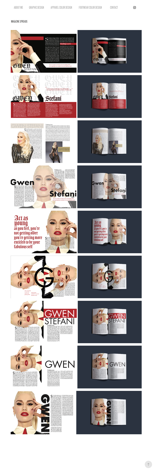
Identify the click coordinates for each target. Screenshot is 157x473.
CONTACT (114, 8)
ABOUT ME (18, 8)
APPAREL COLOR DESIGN (61, 8)
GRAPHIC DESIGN (36, 8)
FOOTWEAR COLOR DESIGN (90, 8)
